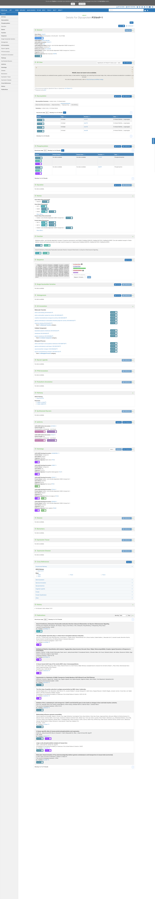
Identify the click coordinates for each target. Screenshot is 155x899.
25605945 (45, 696)
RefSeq (43, 206)
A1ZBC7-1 (54, 465)
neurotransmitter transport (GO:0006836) (45, 349)
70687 (39, 574)
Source (39, 116)
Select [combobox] (111, 449)
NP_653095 (48, 48)
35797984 (45, 628)
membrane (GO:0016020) (41, 333)
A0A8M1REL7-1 (55, 453)
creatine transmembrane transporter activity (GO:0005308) (50, 318)
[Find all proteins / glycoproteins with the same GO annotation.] (52, 313)
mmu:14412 (40, 398)
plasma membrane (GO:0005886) (43, 336)
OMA (37, 486)
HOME (17, 10)
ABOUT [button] (60, 10)
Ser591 (100, 167)
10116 (56, 496)
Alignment (118, 422)
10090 (54, 53)
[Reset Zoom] (132, 68)
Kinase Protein (57, 154)
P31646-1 (54, 489)
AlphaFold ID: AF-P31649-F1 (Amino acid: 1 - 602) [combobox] (108, 62)
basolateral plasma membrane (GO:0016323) (46, 330)
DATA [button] (43, 10)
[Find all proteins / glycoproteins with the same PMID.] (49, 629)
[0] (147, 10)
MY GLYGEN (121, 7)
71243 (103, 574)
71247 (39, 576)
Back (131, 22)
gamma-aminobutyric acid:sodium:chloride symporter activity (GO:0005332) (54, 320)
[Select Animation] (36, 68)
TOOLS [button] (49, 10)
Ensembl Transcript (40, 431)
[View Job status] (145, 10)
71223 (71, 574)
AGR (37, 462)
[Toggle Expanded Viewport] (132, 74)
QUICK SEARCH (31, 10)
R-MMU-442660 (41, 402)
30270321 (45, 682)
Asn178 (86, 126)
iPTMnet (38, 163)
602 (44, 43)
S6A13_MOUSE (46, 40)
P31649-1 (49, 42)
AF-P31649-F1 (68, 88)
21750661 (45, 724)
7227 (60, 472)
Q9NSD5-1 (54, 501)
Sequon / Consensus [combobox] (79, 277)
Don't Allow (82, 3)
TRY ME (39, 10)
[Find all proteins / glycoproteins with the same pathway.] (43, 398)
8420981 (45, 759)
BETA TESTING (131, 7)
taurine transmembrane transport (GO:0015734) (47, 351)
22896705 (45, 707)
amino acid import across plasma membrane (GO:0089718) (50, 343)
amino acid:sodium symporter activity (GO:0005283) (48, 315)
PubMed (38, 160)
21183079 (45, 736)
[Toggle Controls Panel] (132, 72)
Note (114, 116)
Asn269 (86, 130)
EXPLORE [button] (22, 10)
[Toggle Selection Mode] (132, 78)
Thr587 (100, 157)
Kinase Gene (80, 154)
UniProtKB (38, 56)
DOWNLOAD (130, 26)
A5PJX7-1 (54, 477)
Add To (121, 26)
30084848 (45, 670)
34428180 (45, 642)
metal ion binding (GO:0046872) (43, 323)
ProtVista (118, 96)
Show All (129, 562)
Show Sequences (127, 422)
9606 (54, 508)
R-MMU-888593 (41, 404)
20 (46, 112)
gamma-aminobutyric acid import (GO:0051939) (47, 346)
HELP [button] (54, 10)
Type (62, 116)
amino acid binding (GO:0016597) (43, 312)
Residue (86, 116)
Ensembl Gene (39, 38)
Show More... (40, 214)
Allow (73, 3)
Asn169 (86, 119)
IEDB (38, 644)
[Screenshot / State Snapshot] (132, 70)
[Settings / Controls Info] (132, 76)
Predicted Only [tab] (65, 105)
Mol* (45, 90)
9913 (53, 484)
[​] (81, 275)
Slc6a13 (43, 34)
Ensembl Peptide (51, 431)
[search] (142, 10)
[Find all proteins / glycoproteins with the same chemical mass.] (49, 47)
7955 (53, 459)
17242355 (45, 748)
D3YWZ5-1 (53, 426)
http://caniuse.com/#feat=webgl (94, 79)
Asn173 (86, 123)
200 (45, 619)
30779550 (45, 657)
